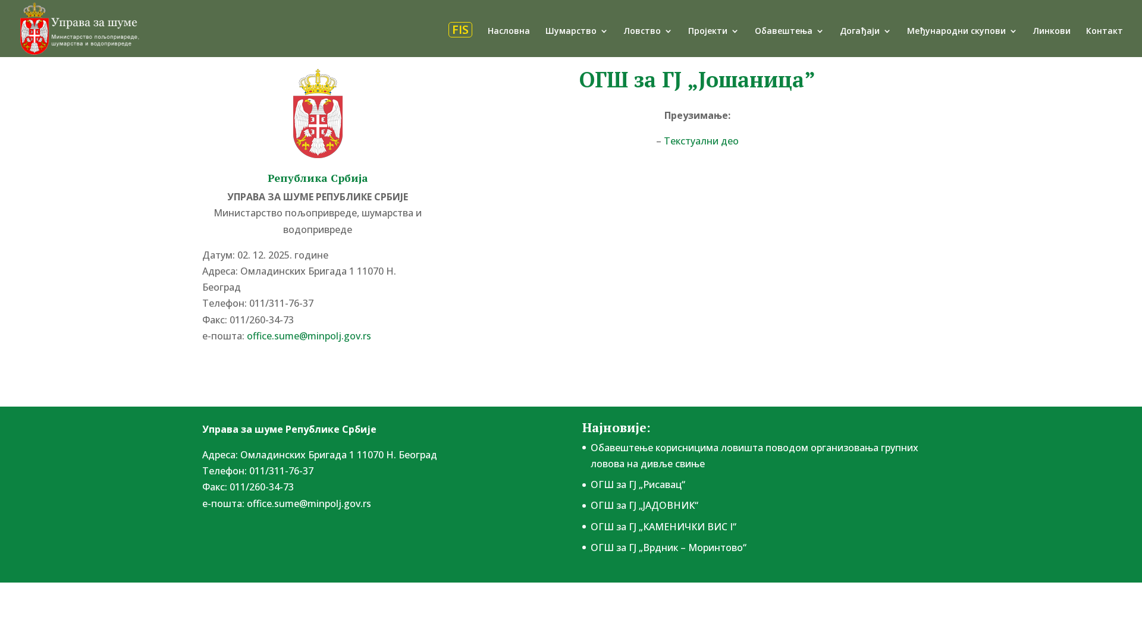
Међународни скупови (956, 31)
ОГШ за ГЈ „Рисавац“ (638, 484)
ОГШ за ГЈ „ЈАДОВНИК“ (644, 505)
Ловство (642, 31)
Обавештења (783, 31)
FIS (460, 29)
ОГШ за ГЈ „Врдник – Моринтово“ (668, 547)
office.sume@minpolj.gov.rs (309, 503)
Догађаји (860, 31)
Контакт (1104, 31)
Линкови (1052, 31)
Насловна (509, 31)
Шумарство (571, 31)
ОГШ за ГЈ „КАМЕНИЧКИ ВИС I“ (663, 526)
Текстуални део (701, 140)
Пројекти (707, 31)
